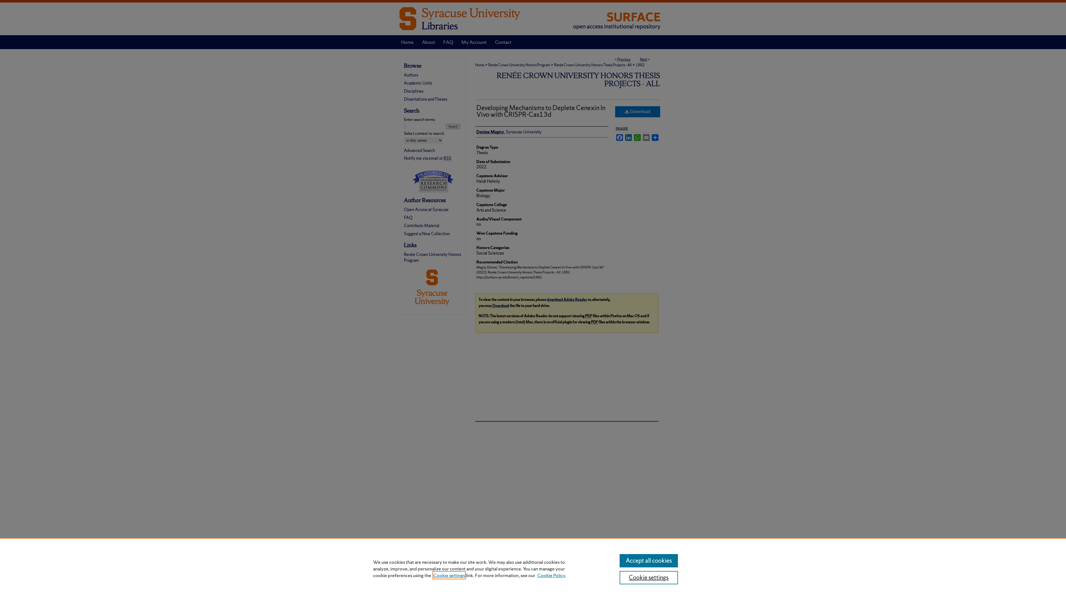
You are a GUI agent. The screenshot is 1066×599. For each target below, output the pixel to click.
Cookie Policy (551, 575)
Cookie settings (449, 575)
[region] (533, 568)
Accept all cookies (649, 561)
